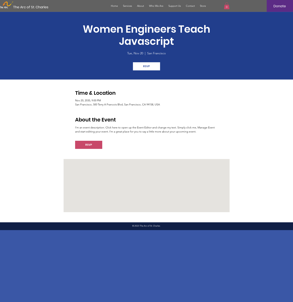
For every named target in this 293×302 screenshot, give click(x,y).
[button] (227, 5)
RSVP (146, 66)
